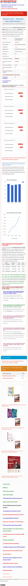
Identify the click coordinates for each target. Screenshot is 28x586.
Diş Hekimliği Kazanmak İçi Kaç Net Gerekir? (12, 506)
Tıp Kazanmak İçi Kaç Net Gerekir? (12, 511)
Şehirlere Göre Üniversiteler (10, 502)
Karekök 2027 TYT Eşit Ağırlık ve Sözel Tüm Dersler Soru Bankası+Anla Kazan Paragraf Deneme (12, 451)
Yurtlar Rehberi (7, 554)
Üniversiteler (6, 484)
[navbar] (25, 1)
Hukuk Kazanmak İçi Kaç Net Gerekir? (13, 550)
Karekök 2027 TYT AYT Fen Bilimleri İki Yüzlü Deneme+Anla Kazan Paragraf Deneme (13, 428)
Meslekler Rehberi (7, 570)
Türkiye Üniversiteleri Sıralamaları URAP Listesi (13, 535)
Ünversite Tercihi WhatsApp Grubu (9, 8)
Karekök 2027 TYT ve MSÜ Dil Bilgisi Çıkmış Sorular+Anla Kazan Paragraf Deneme (14, 405)
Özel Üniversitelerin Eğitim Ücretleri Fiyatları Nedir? (12, 559)
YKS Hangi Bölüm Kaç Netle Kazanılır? (13, 498)
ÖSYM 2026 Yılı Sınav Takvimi (10, 563)
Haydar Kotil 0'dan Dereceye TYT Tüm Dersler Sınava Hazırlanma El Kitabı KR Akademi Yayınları (12, 476)
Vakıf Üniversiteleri (8, 494)
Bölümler (5, 487)
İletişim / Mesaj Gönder (7, 577)
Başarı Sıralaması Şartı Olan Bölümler (13, 567)
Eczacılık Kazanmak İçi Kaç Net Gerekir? (13, 514)
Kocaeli (16, 46)
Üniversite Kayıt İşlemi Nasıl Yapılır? (12, 525)
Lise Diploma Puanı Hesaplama (11, 543)
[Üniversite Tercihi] (8, 1)
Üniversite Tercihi (24, 579)
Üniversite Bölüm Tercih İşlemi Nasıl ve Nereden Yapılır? (13, 530)
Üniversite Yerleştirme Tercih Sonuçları (13, 521)
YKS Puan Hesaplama (8, 540)
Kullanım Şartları (6, 573)
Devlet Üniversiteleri (8, 491)
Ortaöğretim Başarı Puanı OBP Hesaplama (14, 547)
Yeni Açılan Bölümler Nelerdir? (11, 518)
